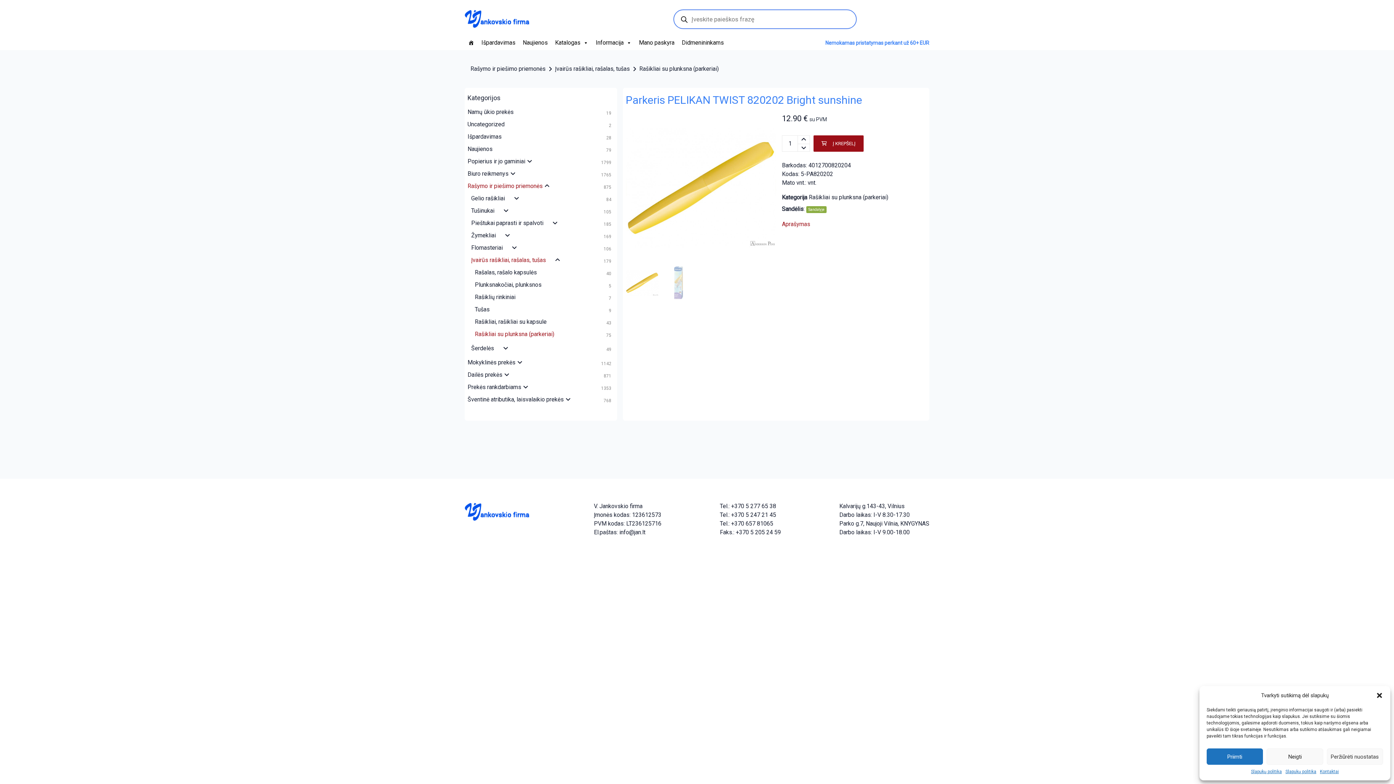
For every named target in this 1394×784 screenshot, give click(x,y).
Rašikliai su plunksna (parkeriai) (679, 68)
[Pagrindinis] (471, 43)
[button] (1379, 695)
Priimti (1234, 757)
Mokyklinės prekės (491, 362)
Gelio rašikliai (488, 198)
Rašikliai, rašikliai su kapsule (511, 321)
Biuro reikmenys (488, 173)
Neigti (1295, 757)
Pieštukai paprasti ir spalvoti (507, 223)
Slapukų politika (1266, 771)
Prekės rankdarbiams (494, 387)
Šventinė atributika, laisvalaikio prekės (516, 399)
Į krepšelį (844, 143)
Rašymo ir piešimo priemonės (508, 68)
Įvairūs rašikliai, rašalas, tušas (592, 68)
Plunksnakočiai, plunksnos (508, 284)
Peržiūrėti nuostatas (1355, 757)
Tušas (482, 309)
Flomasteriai (487, 247)
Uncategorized (486, 124)
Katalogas (567, 42)
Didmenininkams (703, 42)
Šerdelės (482, 348)
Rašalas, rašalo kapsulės (506, 272)
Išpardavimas (498, 42)
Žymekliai (483, 235)
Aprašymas (796, 224)
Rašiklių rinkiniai (495, 297)
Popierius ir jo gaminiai (496, 161)
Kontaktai (1329, 771)
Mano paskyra (656, 42)
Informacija (610, 42)
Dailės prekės (485, 374)
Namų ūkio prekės (491, 112)
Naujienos (535, 42)
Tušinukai (482, 210)
